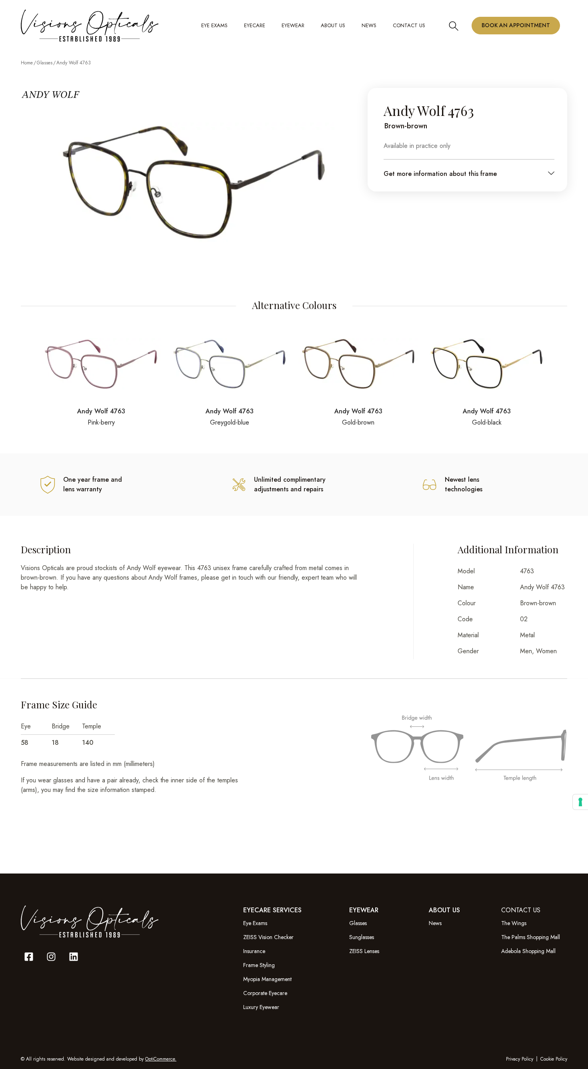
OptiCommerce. (160, 1059)
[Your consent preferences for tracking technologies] (580, 802)
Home (27, 62)
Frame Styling (259, 965)
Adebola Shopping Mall (528, 951)
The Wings (513, 923)
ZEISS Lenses (364, 951)
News (435, 923)
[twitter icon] (74, 957)
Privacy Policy (519, 1059)
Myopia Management (267, 979)
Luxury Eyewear (261, 1007)
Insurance (254, 951)
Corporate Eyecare (265, 993)
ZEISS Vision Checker (268, 937)
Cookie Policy (553, 1059)
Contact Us (409, 25)
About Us (333, 25)
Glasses (44, 62)
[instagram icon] (51, 957)
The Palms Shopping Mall (530, 937)
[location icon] (453, 25)
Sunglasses (361, 937)
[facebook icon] (29, 957)
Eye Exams (214, 25)
